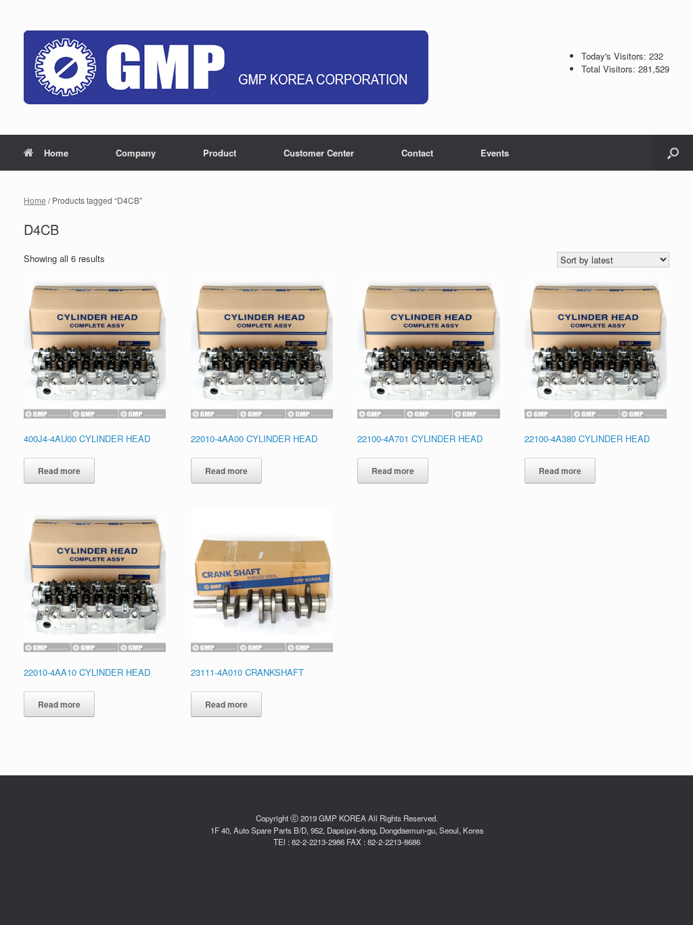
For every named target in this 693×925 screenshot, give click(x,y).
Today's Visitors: (615, 55)
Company (136, 152)
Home (56, 152)
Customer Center (319, 152)
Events (494, 152)
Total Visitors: (609, 68)
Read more (59, 471)
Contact (417, 152)
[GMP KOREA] (226, 67)
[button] (673, 153)
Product (219, 152)
